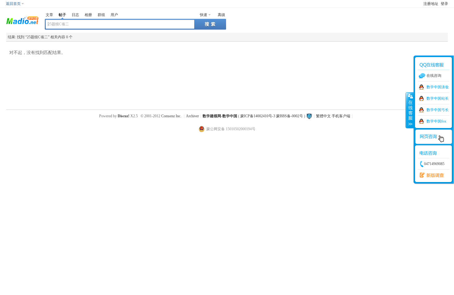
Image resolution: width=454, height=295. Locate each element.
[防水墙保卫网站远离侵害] (309, 116)
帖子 (62, 15)
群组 (101, 15)
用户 (114, 15)
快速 (203, 15)
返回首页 (13, 4)
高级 (221, 15)
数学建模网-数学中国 (220, 116)
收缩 (410, 110)
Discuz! (123, 116)
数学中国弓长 (438, 110)
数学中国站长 (438, 98)
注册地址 (430, 4)
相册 (88, 15)
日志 (75, 15)
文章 (49, 15)
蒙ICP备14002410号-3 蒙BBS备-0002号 (271, 116)
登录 (444, 4)
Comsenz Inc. (171, 116)
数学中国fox (436, 121)
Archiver (192, 116)
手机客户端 (341, 116)
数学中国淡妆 (438, 87)
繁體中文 (323, 116)
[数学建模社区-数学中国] (22, 20)
